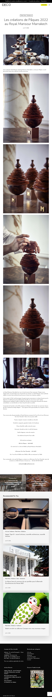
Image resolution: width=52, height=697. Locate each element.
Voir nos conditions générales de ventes (13, 661)
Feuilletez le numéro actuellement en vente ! (16, 1)
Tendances (18, 625)
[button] (49, 5)
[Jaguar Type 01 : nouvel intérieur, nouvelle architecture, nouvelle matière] (26, 521)
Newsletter (44, 1)
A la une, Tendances (9, 531)
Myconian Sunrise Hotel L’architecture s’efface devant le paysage (12, 677)
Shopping (29, 655)
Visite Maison (30, 653)
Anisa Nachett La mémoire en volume (10, 681)
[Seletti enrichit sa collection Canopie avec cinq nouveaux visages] (26, 614)
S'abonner (44, 4)
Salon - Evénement (20, 578)
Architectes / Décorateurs (33, 658)
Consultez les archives (34, 1)
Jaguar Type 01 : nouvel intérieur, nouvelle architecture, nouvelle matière (12, 672)
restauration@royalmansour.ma (26, 463)
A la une (29, 652)
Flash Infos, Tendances (26, 15)
